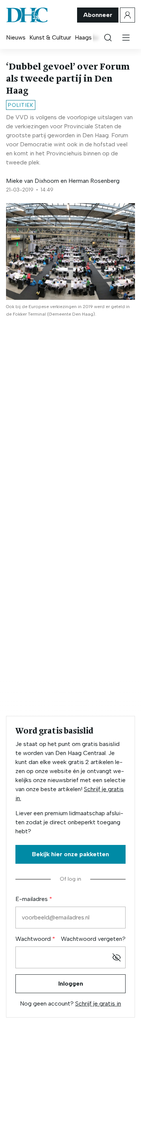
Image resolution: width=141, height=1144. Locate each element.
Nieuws (16, 37)
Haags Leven (92, 37)
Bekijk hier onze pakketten (70, 854)
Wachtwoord (33, 938)
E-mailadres (32, 898)
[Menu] (126, 37)
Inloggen (70, 983)
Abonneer (97, 14)
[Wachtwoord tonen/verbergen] (116, 957)
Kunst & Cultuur (50, 37)
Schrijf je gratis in (98, 1003)
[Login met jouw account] (127, 15)
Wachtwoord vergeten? (93, 938)
